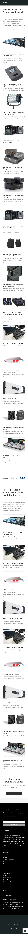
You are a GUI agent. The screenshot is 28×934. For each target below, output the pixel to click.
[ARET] (5, 2)
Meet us (5, 876)
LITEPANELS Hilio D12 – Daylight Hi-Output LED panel (13, 113)
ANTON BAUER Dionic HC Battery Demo (13, 428)
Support (5, 886)
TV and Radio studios (8, 859)
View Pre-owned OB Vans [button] (14, 793)
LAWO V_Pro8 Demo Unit (11, 370)
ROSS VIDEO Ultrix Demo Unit (12, 399)
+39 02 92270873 (8, 896)
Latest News (6, 873)
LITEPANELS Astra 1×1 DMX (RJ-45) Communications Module (13, 85)
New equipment (7, 862)
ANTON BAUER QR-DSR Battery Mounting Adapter (13, 285)
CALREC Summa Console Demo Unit (13, 456)
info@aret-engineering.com (10, 899)
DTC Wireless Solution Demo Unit (13, 343)
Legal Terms (24, 921)
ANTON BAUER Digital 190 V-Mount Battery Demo (12, 255)
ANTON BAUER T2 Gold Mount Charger (12, 168)
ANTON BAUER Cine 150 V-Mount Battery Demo (13, 141)
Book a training (7, 878)
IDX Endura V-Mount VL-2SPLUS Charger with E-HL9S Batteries (13, 313)
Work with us (6, 880)
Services (5, 884)
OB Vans (5, 857)
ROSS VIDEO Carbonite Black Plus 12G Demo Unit (13, 54)
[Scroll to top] (25, 931)
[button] (24, 2)
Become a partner (8, 882)
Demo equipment (7, 864)
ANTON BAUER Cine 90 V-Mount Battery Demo (13, 226)
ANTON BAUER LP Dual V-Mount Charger (13, 196)
